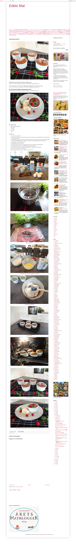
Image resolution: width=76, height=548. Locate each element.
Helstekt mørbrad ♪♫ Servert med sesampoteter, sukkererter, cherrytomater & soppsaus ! (63, 200)
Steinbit (55, 356)
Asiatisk (16, 29)
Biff (26, 29)
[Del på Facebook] (22, 431)
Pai (29, 32)
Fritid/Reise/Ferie (57, 274)
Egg (66, 29)
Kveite (56, 31)
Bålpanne (55, 257)
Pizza (35, 32)
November (56, 233)
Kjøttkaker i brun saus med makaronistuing (63, 155)
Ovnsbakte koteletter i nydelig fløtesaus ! (62, 185)
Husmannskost (20, 31)
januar (56, 457)
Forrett (10, 31)
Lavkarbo (67, 31)
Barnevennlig (21, 29)
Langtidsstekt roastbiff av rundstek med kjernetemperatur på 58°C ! (63, 147)
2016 (55, 459)
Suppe (34, 34)
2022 (55, 407)
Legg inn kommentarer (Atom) (18, 486)
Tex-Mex (54, 34)
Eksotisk (55, 267)
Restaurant (56, 335)
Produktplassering (57, 330)
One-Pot (21, 32)
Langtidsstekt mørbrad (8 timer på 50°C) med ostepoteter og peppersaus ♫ (63, 163)
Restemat (48, 32)
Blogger (52, 534)
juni (56, 450)
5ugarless (45, 534)
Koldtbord (48, 31)
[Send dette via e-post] (18, 431)
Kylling (59, 31)
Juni (55, 235)
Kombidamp (53, 31)
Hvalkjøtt (25, 31)
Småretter (55, 351)
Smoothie (10, 34)
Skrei (64, 32)
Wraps (13, 35)
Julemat (35, 31)
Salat (58, 32)
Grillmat (55, 279)
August (55, 229)
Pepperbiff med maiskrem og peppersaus (59, 421)
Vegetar (68, 34)
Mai (54, 232)
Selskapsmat (56, 342)
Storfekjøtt (21, 34)
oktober (56, 418)
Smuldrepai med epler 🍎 (59, 432)
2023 (55, 406)
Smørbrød (14, 34)
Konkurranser (56, 302)
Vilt (9, 35)
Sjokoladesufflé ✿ (58, 431)
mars (56, 455)
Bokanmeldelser (56, 251)
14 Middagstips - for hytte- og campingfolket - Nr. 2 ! (63, 171)
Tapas (51, 34)
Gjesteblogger (56, 277)
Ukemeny (64, 34)
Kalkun (41, 31)
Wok (11, 35)
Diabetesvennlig (61, 29)
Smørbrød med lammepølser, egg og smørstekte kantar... (61, 438)
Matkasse (55, 316)
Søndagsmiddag (46, 34)
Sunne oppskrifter (28, 34)
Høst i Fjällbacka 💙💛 (58, 423)
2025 (55, 403)
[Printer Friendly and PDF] (15, 490)
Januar (55, 227)
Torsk (57, 34)
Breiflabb (55, 252)
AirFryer (10, 29)
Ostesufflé (11, 83)
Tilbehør (55, 367)
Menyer (55, 318)
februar (56, 456)
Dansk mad (56, 260)
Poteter (55, 329)
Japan (55, 290)
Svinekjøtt (38, 34)
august (56, 448)
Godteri (55, 278)
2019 (55, 411)
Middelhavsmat (16, 32)
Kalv (55, 297)
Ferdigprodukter (56, 269)
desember (57, 415)
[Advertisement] (38, 20)
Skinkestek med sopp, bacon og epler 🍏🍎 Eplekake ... (61, 442)
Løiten (55, 312)
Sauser (55, 341)
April (55, 231)
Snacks (55, 352)
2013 (55, 463)
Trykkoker (60, 34)
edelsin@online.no (59, 85)
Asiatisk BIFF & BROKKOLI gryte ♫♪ (61, 424)
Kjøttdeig (44, 31)
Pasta (32, 32)
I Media (55, 286)
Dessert (55, 29)
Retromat (52, 32)
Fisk (69, 29)
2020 (55, 410)
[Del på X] (20, 431)
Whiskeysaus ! (61, 192)
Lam (64, 31)
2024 (55, 404)
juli (55, 449)
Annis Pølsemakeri (57, 243)
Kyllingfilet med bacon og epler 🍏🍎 (61, 429)
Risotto (55, 32)
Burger (55, 256)
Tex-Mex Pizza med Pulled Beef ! (60, 443)
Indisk (33, 31)
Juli (54, 236)
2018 (55, 413)
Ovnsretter (26, 32)
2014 (55, 462)
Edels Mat (17, 6)
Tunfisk (55, 370)
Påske (55, 221)
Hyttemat (29, 31)
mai (56, 452)
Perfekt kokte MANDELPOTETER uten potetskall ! (63, 208)
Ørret (15, 35)
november (57, 417)
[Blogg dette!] (19, 431)
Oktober (55, 225)
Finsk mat (55, 271)
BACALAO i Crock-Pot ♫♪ (59, 426)
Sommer (55, 219)
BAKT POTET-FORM (62, 140)
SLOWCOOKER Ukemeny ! (63, 177)
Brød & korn (38, 29)
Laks (62, 31)
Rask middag (42, 32)
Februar (55, 224)
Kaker (38, 31)
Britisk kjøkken (56, 254)
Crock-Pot (45, 29)
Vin (54, 375)
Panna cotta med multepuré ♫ (60, 446)
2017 (55, 414)
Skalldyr (61, 32)
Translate (61, 45)
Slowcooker (68, 32)
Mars (55, 226)
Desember (56, 230)
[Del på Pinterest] (23, 431)
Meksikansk (11, 32)
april (56, 453)
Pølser (37, 32)
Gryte (14, 31)
